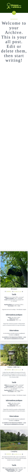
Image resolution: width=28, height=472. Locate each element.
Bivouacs (14, 289)
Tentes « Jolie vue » (14, 367)
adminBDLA (9, 291)
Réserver (17, 335)
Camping (14, 451)
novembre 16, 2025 (17, 291)
